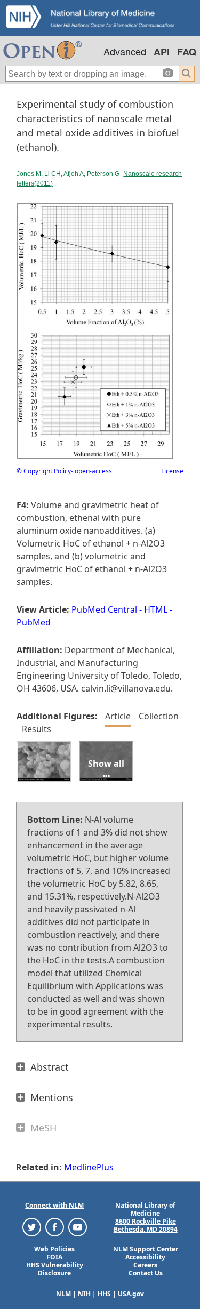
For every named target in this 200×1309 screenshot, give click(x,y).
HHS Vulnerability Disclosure (54, 1269)
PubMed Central (104, 609)
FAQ (186, 52)
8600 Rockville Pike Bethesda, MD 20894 (146, 1225)
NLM (63, 1293)
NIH (84, 1293)
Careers (145, 1265)
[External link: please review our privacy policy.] (31, 1226)
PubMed (34, 622)
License (172, 471)
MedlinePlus (89, 1167)
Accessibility (145, 1257)
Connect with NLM (54, 1205)
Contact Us (146, 1273)
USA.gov (131, 1293)
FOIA (54, 1257)
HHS (104, 1293)
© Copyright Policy (44, 471)
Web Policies (54, 1249)
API (162, 52)
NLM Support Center (145, 1249)
